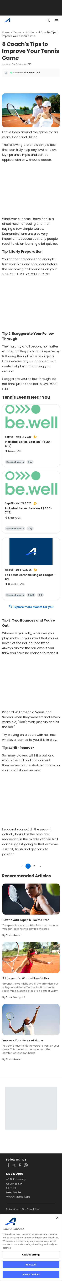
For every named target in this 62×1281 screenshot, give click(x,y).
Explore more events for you (33, 607)
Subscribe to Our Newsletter (23, 1209)
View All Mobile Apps (18, 1196)
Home (5, 32)
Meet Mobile (13, 1192)
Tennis (17, 32)
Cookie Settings (31, 1254)
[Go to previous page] (22, 866)
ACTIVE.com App (16, 1179)
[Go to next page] (40, 866)
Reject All (30, 1264)
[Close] (57, 1218)
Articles (29, 32)
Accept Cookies (31, 1274)
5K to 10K (11, 1188)
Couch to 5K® (14, 1184)
